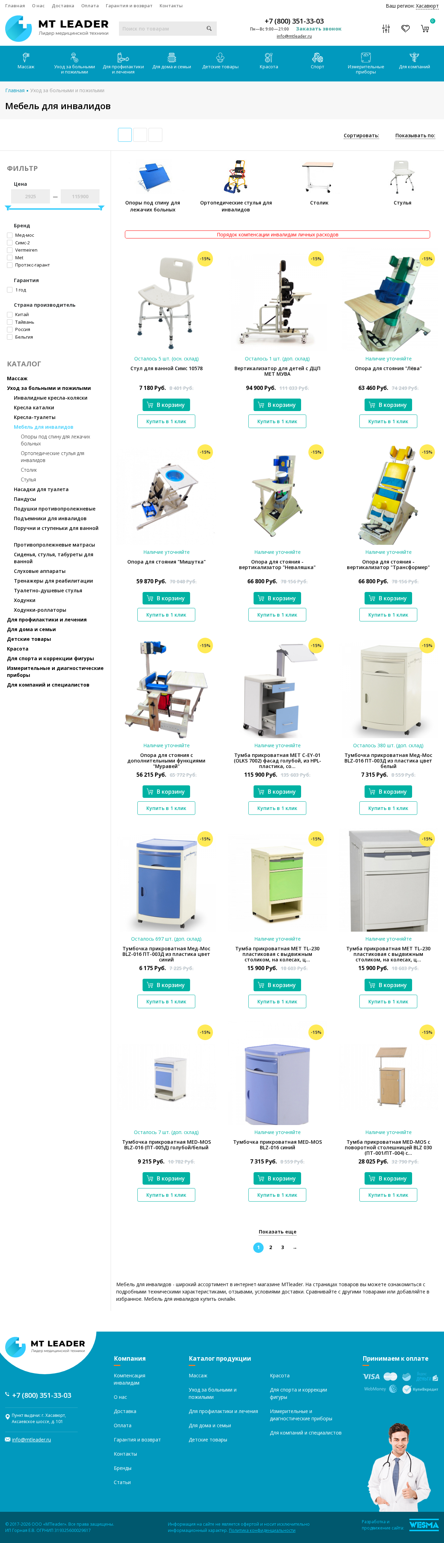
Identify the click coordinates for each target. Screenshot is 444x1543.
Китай (21, 314)
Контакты (171, 5)
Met (18, 257)
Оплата (90, 5)
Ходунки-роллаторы (40, 610)
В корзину (171, 405)
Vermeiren (25, 250)
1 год (20, 290)
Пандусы (25, 499)
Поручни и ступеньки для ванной (56, 528)
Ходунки (24, 600)
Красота (269, 66)
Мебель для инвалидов (44, 427)
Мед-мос (24, 235)
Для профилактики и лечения (123, 69)
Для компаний (414, 66)
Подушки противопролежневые (54, 508)
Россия (22, 329)
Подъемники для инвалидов (50, 518)
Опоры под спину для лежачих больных (55, 440)
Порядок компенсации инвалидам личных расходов (278, 234)
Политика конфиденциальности (262, 1530)
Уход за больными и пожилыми (74, 69)
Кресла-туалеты (35, 417)
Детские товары (220, 66)
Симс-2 (22, 242)
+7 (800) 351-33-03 (294, 21)
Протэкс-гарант (32, 265)
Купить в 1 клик (166, 421)
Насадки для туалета (41, 489)
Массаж (26, 66)
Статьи (122, 1482)
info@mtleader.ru (294, 36)
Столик (29, 470)
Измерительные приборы (366, 69)
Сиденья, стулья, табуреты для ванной (53, 558)
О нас (38, 5)
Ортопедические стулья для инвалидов (52, 456)
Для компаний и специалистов (48, 684)
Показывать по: (415, 135)
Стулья (28, 479)
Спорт (317, 66)
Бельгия (23, 337)
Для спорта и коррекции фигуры (50, 658)
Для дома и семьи (171, 66)
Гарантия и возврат (129, 5)
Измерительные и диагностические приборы (55, 671)
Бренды (122, 1468)
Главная (15, 5)
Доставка (63, 5)
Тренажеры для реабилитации (53, 580)
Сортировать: (361, 135)
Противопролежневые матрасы (54, 544)
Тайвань (24, 322)
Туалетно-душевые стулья (48, 590)
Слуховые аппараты (40, 571)
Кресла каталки (34, 407)
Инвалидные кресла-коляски (50, 397)
